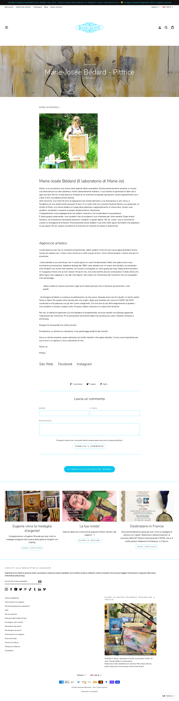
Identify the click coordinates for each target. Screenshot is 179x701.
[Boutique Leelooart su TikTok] (30, 589)
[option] (89, 2)
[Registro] (39, 581)
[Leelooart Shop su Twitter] (20, 589)
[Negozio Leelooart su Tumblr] (34, 589)
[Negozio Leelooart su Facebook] (11, 589)
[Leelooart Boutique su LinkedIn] (39, 589)
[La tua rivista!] (89, 506)
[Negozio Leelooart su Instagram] (6, 589)
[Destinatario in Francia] (146, 506)
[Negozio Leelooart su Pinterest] (25, 589)
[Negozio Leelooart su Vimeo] (44, 589)
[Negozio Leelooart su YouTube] (15, 589)
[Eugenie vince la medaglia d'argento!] (32, 506)
